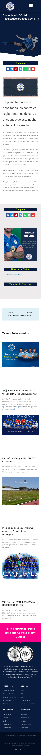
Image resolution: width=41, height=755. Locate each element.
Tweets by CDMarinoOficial (13, 275)
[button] (31, 5)
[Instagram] (25, 749)
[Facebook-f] (20, 749)
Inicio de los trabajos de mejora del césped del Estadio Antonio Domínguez (18, 531)
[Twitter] (16, 749)
